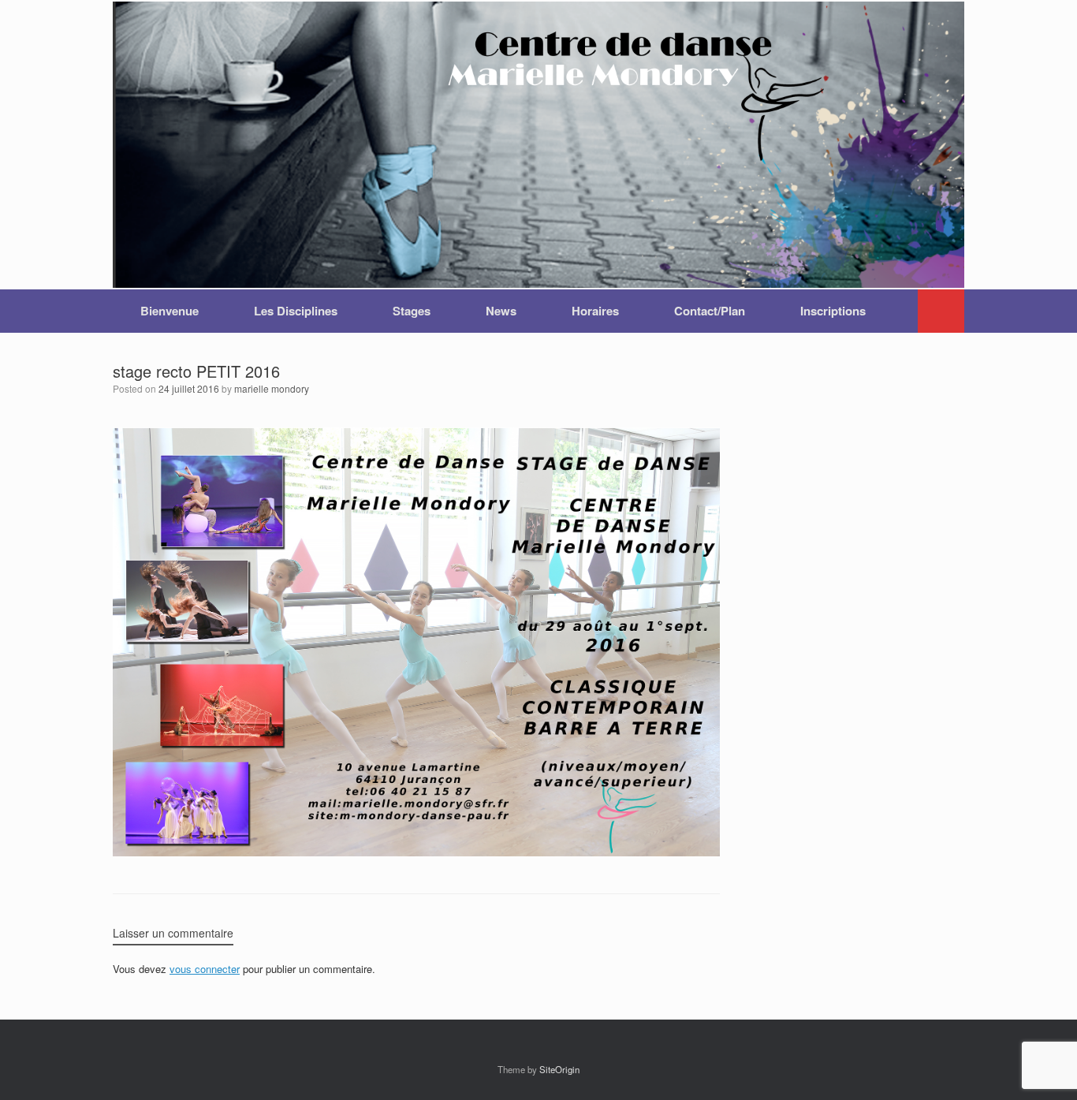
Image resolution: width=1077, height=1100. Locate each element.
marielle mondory (271, 388)
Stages (411, 310)
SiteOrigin (559, 1069)
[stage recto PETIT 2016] (416, 851)
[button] (941, 311)
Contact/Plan (709, 310)
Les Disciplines (295, 310)
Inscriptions (833, 310)
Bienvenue (169, 310)
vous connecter (205, 968)
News (501, 310)
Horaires (595, 310)
